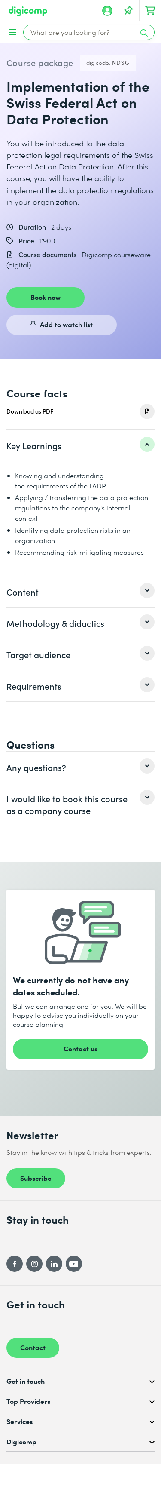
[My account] (107, 10)
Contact (33, 1347)
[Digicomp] (28, 11)
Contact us (80, 1048)
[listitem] (80, 445)
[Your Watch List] (129, 10)
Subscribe (36, 1177)
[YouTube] (74, 1264)
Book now (45, 296)
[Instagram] (34, 1264)
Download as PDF (29, 411)
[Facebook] (14, 1264)
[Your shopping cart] (150, 10)
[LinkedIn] (54, 1264)
